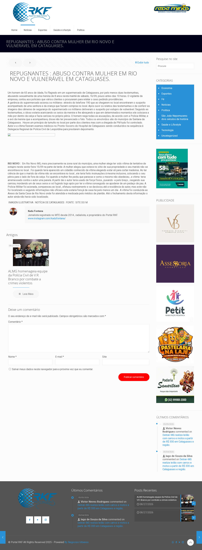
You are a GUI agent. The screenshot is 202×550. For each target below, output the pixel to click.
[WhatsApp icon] (173, 542)
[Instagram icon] (183, 542)
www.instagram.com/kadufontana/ (47, 218)
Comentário (15, 321)
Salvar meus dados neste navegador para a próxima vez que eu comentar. (52, 369)
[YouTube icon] (179, 542)
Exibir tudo (143, 62)
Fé (162, 99)
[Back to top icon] (190, 542)
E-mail (59, 356)
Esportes (166, 93)
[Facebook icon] (176, 542)
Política (165, 110)
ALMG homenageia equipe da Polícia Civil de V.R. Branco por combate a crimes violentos (28, 277)
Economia (166, 88)
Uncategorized (169, 135)
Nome (12, 356)
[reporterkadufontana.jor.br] (32, 12)
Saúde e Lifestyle (171, 124)
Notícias (166, 104)
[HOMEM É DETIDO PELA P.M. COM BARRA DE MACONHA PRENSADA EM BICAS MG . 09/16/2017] (3, 537)
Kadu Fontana (35, 211)
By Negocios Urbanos (77, 542)
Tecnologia (167, 130)
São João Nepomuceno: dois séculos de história (174, 117)
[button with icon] (29, 519)
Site (104, 356)
